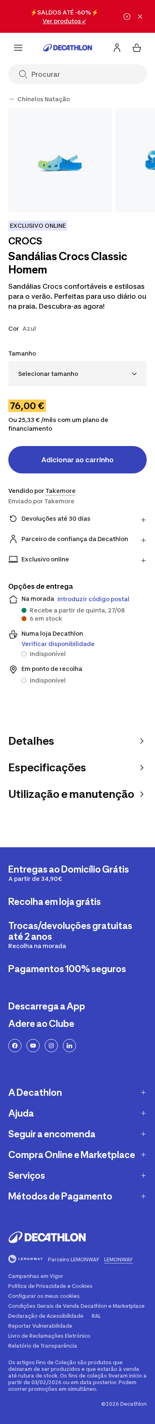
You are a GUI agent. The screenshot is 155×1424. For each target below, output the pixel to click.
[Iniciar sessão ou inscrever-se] (117, 48)
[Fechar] (140, 16)
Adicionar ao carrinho (77, 460)
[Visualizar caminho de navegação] (11, 99)
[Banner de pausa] (127, 16)
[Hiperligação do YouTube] (33, 1045)
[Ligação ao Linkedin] (69, 1045)
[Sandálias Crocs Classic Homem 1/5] (60, 160)
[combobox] (77, 373)
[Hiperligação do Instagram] (51, 1045)
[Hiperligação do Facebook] (14, 1045)
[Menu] (18, 48)
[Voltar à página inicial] (68, 47)
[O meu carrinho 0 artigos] (137, 48)
